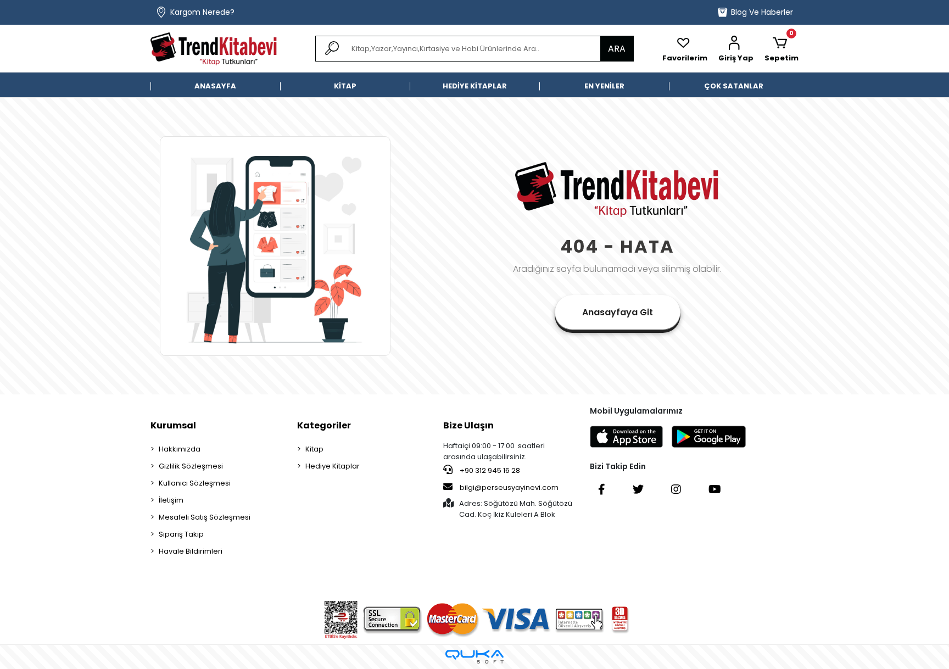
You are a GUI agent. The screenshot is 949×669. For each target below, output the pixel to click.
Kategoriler (324, 425)
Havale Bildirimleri (190, 551)
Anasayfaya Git (617, 312)
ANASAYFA (215, 86)
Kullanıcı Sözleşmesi (195, 483)
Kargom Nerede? (202, 12)
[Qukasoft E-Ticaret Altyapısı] (474, 657)
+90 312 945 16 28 (489, 470)
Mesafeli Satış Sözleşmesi (204, 517)
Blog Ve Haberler (762, 12)
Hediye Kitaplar (332, 466)
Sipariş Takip (181, 534)
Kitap (314, 449)
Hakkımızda (179, 449)
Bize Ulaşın (468, 425)
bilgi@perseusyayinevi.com (509, 487)
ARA (617, 48)
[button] (735, 49)
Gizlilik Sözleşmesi (191, 466)
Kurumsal (173, 425)
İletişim (171, 500)
